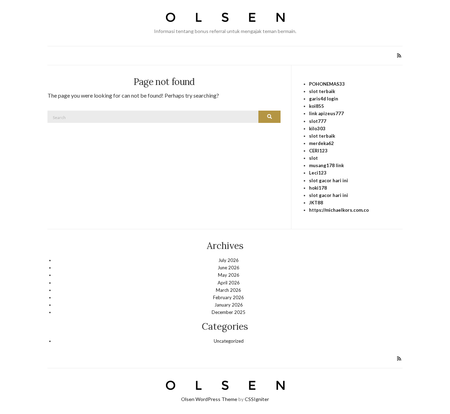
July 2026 (228, 260)
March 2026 (228, 290)
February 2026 (228, 297)
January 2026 (228, 305)
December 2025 (228, 312)
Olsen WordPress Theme (209, 399)
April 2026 (229, 282)
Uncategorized (229, 341)
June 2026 (228, 267)
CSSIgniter (257, 399)
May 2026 (228, 275)
